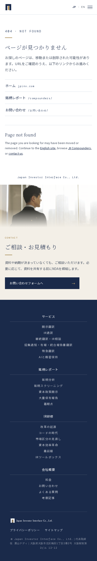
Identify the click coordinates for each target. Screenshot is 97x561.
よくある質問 (48, 492)
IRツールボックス (48, 457)
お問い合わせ (26, 109)
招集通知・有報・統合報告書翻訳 (48, 345)
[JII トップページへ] (8, 7)
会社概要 (48, 469)
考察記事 (48, 498)
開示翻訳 (48, 326)
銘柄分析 (48, 379)
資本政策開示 (48, 392)
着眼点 (48, 404)
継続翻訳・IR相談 (48, 339)
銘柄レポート (28, 97)
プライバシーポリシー (25, 530)
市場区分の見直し (48, 439)
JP (74, 7)
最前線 (48, 451)
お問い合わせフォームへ (26, 283)
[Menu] (90, 7)
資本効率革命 (48, 445)
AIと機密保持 (48, 357)
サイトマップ (54, 530)
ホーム (20, 85)
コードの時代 (48, 433)
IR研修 (48, 416)
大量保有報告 (48, 398)
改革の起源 (48, 427)
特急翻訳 (48, 351)
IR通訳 (48, 333)
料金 (48, 480)
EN (83, 7)
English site (47, 148)
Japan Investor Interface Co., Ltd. (48, 177)
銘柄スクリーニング (48, 385)
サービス (48, 316)
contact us (16, 153)
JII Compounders (79, 148)
